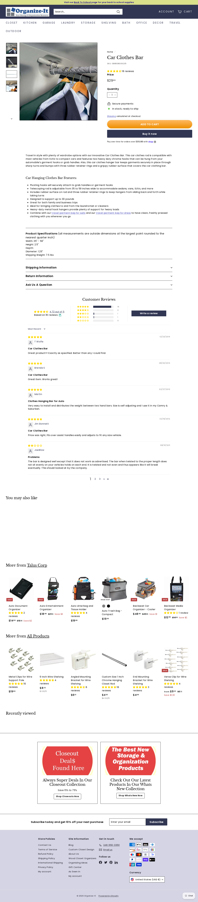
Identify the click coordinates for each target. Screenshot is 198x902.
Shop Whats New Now (130, 795)
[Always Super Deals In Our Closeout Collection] (67, 760)
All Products (38, 636)
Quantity (113, 89)
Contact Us (44, 845)
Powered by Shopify (108, 895)
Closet (12, 22)
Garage (49, 22)
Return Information (39, 276)
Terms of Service (47, 849)
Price (110, 74)
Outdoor (14, 31)
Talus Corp (37, 565)
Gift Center (75, 867)
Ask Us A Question (39, 285)
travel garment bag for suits (68, 213)
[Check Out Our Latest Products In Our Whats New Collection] (130, 760)
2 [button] (95, 479)
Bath (126, 22)
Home (110, 52)
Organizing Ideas (78, 862)
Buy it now (149, 134)
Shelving (109, 22)
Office (141, 22)
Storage (88, 22)
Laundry (68, 22)
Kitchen (30, 22)
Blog (71, 845)
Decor (158, 22)
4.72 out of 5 (57, 311)
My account (44, 871)
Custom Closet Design (81, 849)
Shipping (111, 116)
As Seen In (74, 871)
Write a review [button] (149, 313)
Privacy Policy (45, 867)
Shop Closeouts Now (67, 796)
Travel (175, 22)
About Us (74, 853)
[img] (35, 337)
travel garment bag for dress (113, 213)
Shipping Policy (46, 858)
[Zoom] (58, 81)
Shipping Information (41, 268)
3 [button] (99, 479)
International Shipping (50, 862)
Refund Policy (45, 853)
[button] (114, 71)
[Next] (11, 117)
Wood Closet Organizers (82, 858)
